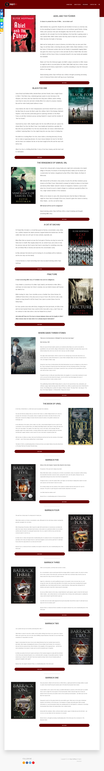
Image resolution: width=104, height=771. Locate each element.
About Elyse (77, 4)
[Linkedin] (1, 17)
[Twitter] (1, 14)
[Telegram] (1, 26)
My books (85, 4)
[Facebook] (1, 10)
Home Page (69, 4)
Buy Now (64, 82)
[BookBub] (33, 763)
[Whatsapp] (1, 20)
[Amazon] (24, 763)
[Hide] (0, 33)
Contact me (93, 4)
